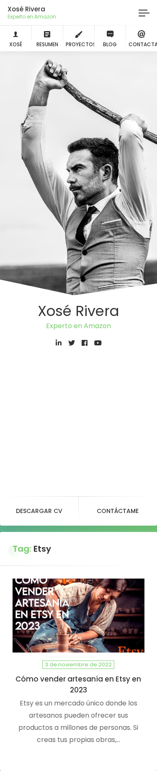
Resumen (47, 44)
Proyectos (80, 44)
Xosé (15, 44)
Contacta (143, 44)
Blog (110, 44)
